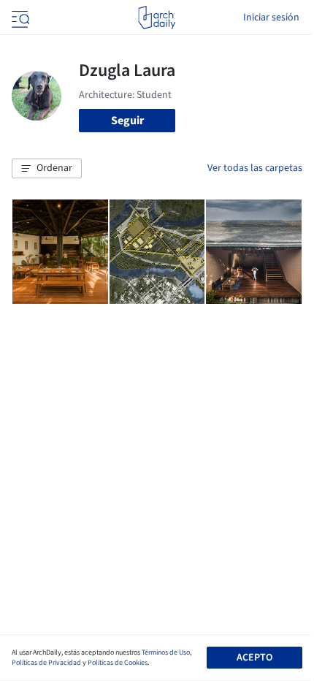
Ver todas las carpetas (254, 168)
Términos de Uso (166, 652)
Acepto (254, 657)
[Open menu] (19, 17)
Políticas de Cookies (118, 663)
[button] (47, 169)
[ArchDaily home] (156, 17)
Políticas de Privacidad (46, 663)
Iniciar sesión (271, 17)
